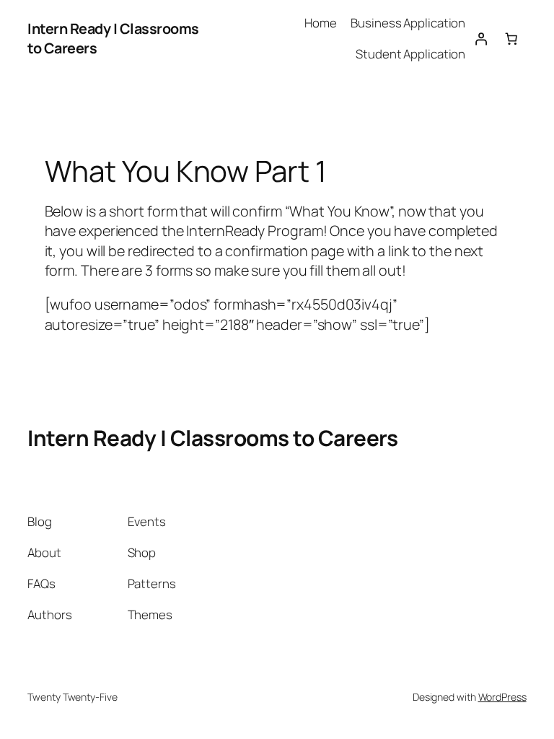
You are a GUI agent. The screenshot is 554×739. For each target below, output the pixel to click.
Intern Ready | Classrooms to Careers (212, 437)
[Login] (480, 38)
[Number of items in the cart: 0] (511, 38)
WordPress (502, 697)
